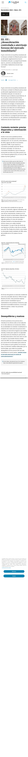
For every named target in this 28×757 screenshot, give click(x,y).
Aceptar (14, 575)
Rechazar (14, 571)
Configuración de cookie (6, 567)
